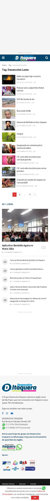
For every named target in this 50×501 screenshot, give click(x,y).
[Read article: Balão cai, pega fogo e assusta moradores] (8, 79)
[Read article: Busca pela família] (8, 114)
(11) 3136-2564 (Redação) (17, 425)
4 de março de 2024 (25, 151)
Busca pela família (24, 111)
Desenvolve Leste (20, 65)
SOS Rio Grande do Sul (25, 99)
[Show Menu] (3, 57)
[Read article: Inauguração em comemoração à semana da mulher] (8, 148)
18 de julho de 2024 (25, 94)
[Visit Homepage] (25, 57)
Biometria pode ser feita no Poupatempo (25, 278)
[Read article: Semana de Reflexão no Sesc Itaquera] (8, 125)
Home (4, 65)
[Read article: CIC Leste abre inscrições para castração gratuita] (8, 160)
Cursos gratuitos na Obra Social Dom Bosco (26, 269)
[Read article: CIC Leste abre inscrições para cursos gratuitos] (8, 171)
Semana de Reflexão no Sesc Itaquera (32, 122)
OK (35, 498)
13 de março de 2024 (25, 137)
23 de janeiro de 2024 (25, 186)
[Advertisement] (25, 25)
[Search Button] (46, 57)
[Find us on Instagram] (7, 413)
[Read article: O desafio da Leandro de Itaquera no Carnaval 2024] (8, 183)
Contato (33, 484)
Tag (10, 65)
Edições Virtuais (8, 484)
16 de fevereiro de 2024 (26, 163)
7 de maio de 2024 (24, 102)
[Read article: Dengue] (8, 137)
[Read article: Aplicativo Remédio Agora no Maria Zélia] (25, 225)
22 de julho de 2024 (25, 82)
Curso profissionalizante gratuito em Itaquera (27, 260)
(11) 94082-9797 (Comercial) (18, 428)
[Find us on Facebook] (2, 413)
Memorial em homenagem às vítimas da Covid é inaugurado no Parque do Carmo (28, 299)
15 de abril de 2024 (24, 125)
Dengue (20, 134)
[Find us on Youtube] (12, 413)
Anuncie (22, 484)
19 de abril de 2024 (24, 114)
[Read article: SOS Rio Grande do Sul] (8, 102)
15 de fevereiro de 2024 (26, 174)
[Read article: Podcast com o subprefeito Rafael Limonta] (8, 91)
